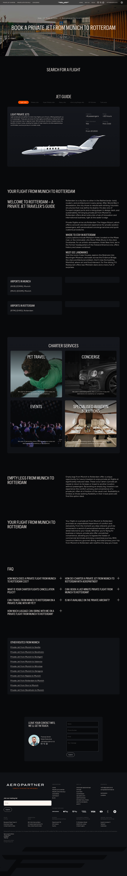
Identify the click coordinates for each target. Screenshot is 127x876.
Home (81, 2)
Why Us (87, 2)
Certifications (80, 798)
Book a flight (63, 37)
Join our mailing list (10, 798)
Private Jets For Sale (23, 2)
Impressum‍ (6, 836)
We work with (80, 796)
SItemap (6, 837)
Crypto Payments (81, 802)
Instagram (104, 793)
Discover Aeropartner (83, 787)
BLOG (54, 798)
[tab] (23, 102)
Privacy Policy (7, 835)
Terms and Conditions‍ (9, 834)
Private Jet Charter (9, 2)
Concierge (36, 2)
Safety (78, 804)
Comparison (80, 793)
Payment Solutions (82, 800)
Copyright (55, 796)
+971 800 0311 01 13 (111, 2)
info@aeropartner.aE (107, 789)
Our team (79, 791)
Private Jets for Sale (58, 791)
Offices (78, 789)
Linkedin (103, 795)
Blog (93, 2)
